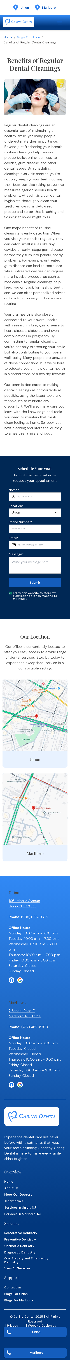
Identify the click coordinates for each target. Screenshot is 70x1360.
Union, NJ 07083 (22, 906)
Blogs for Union (28, 37)
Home (8, 37)
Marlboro (36, 1352)
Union (36, 1332)
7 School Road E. (22, 1010)
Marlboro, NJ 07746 (25, 1016)
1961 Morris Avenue (24, 900)
